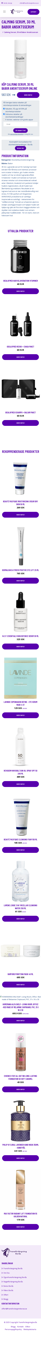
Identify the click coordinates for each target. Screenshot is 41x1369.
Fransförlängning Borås (12, 1268)
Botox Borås (8, 1286)
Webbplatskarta (29, 1329)
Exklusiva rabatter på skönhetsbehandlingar (14, 115)
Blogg (5, 1299)
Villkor (27, 1326)
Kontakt (20, 1326)
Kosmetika (16, 160)
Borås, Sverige (8, 3)
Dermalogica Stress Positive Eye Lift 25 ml (20, 570)
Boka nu (20, 148)
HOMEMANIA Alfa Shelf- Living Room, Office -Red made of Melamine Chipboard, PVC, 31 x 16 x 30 (20, 1007)
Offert (5, 1295)
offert (33, 12)
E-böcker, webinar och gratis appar (19, 119)
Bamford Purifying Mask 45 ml (20, 974)
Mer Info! (28, 95)
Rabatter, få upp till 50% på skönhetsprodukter (16, 110)
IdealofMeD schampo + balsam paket (20, 412)
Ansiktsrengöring (27, 160)
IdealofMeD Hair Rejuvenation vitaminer (20, 280)
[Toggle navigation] (4, 12)
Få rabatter (20, 131)
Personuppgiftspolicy (13, 1329)
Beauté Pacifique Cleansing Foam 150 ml (20, 839)
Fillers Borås (8, 1290)
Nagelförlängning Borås (13, 1281)
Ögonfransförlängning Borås (15, 1277)
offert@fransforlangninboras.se (29, 3)
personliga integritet (16, 134)
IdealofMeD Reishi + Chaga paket (20, 346)
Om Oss (6, 1273)
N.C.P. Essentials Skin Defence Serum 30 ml (20, 636)
